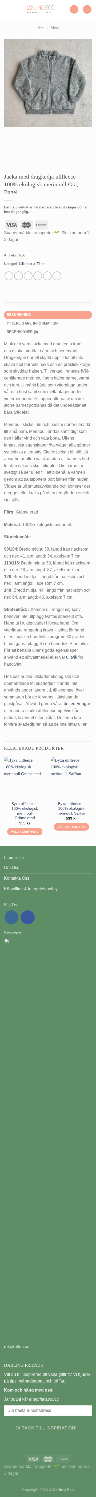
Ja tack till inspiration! (46, 1428)
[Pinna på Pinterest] (47, 275)
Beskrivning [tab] (19, 315)
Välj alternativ (25, 831)
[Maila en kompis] (37, 275)
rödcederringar (76, 703)
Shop (55, 28)
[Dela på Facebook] (18, 275)
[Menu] (7, 9)
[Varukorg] (87, 9)
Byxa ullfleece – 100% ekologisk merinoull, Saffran (71, 808)
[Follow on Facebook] (28, 917)
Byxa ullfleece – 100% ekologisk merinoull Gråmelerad (24, 811)
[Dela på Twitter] (28, 275)
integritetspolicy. (44, 1399)
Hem (41, 28)
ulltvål (71, 657)
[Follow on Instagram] (11, 917)
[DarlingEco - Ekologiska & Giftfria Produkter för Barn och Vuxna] (40, 9)
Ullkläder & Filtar (32, 264)
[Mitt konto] (74, 9)
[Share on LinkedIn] (57, 275)
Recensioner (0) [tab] (22, 332)
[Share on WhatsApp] (9, 275)
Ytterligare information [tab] (32, 323)
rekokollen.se (16, 1346)
